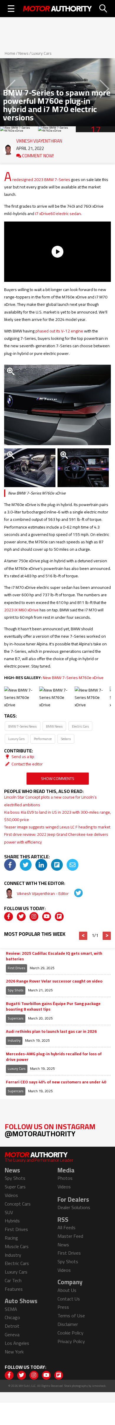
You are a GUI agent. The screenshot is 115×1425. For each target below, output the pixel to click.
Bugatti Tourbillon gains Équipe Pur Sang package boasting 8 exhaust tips (53, 1006)
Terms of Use (71, 1315)
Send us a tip (22, 756)
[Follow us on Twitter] (21, 916)
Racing (11, 1237)
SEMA (11, 1309)
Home (10, 53)
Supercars (16, 1018)
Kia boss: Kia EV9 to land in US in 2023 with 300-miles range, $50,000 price (57, 815)
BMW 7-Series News (22, 726)
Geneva (12, 1334)
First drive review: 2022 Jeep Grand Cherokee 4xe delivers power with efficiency (56, 838)
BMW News (54, 726)
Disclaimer (68, 1324)
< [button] (83, 936)
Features (14, 1289)
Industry (14, 1040)
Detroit (12, 1325)
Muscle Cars (17, 1246)
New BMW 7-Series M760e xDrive (73, 677)
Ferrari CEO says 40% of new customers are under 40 (56, 1082)
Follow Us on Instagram (50, 1129)
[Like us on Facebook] (8, 916)
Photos (65, 1178)
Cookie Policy (70, 1332)
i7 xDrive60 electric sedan (58, 213)
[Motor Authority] (57, 8)
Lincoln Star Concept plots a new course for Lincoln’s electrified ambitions (50, 800)
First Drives (16, 967)
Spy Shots (16, 990)
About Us (67, 1290)
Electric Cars (80, 726)
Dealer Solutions (74, 1207)
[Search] (103, 8)
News (23, 53)
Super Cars (15, 1186)
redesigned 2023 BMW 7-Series (41, 179)
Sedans (66, 739)
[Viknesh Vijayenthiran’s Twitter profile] (74, 893)
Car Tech (13, 1280)
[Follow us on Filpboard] (59, 916)
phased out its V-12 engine (59, 331)
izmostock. (99, 1386)
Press (63, 1307)
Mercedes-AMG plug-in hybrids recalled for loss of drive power (54, 1057)
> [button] (107, 936)
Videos (11, 1195)
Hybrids (12, 1220)
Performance (43, 739)
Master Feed (70, 1236)
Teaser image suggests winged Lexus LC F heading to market (57, 827)
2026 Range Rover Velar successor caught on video (54, 981)
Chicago (12, 1317)
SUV (9, 1212)
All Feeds (66, 1227)
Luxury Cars (42, 53)
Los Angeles (17, 1343)
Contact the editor (27, 764)
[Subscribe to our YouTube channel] (46, 916)
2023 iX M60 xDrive (21, 610)
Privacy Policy (71, 1341)
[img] (10, 865)
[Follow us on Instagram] (33, 916)
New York (14, 1351)
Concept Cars (18, 1203)
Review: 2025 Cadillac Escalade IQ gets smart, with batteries (54, 956)
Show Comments (57, 778)
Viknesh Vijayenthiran (39, 140)
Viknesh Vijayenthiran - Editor (43, 893)
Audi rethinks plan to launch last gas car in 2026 (51, 1032)
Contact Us (69, 1298)
